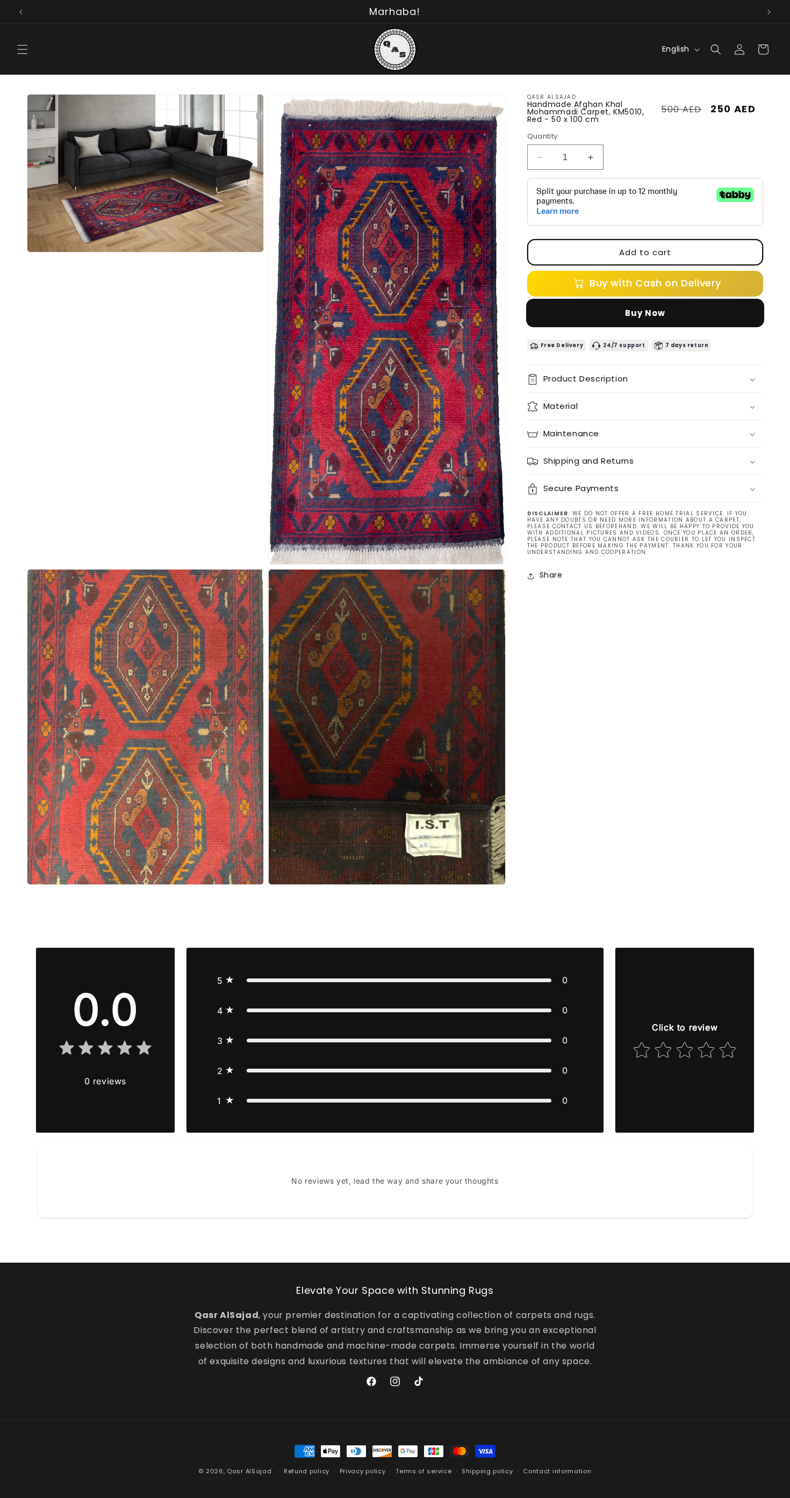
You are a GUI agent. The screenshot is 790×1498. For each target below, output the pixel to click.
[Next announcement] (769, 12)
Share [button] (551, 575)
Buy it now (645, 313)
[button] (22, 49)
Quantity (542, 136)
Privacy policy (363, 1471)
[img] (105, 1050)
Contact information (557, 1471)
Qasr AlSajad (249, 1471)
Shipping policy (487, 1471)
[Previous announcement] (21, 12)
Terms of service (423, 1471)
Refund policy (306, 1471)
